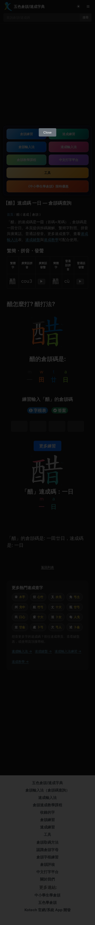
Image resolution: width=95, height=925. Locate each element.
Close (47, 132)
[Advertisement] (47, 76)
